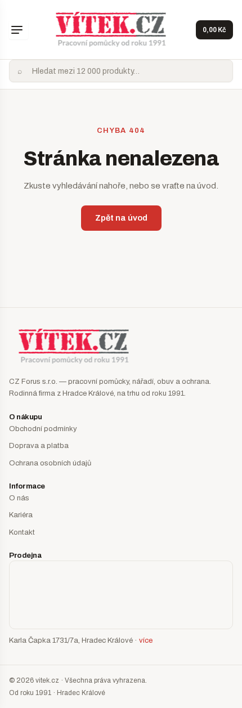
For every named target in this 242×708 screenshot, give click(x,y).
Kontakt (22, 532)
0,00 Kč (214, 30)
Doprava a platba (39, 446)
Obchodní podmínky (43, 429)
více (146, 640)
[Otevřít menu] (18, 29)
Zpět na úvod (121, 217)
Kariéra (21, 515)
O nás (19, 498)
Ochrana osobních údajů (50, 463)
